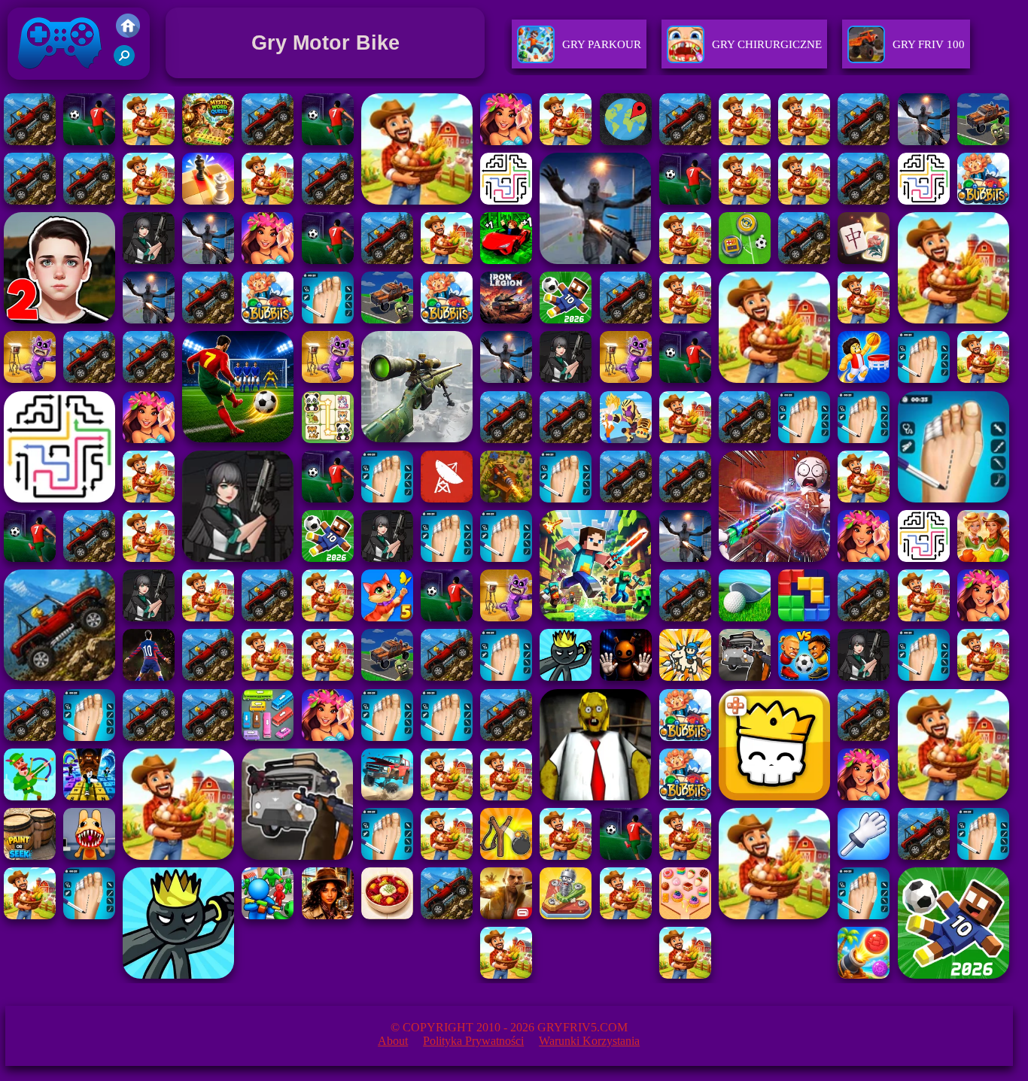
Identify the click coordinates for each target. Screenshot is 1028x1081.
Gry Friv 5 (40, 83)
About (393, 1040)
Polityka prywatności (473, 1040)
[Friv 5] (128, 33)
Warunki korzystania (589, 1040)
